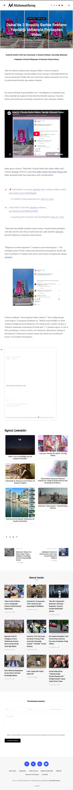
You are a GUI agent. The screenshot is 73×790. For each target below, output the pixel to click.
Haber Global (42, 172)
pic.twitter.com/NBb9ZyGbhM (23, 211)
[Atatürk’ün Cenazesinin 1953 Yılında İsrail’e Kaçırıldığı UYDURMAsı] (36, 591)
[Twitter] (10, 536)
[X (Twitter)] (33, 763)
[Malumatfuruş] (21, 5)
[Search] (68, 5)
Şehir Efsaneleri (47, 771)
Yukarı (37, 786)
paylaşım (8, 257)
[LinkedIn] (13, 536)
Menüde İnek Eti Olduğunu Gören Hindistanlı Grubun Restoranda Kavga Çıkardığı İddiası (11, 641)
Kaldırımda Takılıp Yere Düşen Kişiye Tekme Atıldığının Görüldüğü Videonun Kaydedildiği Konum (23, 556)
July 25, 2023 (47, 199)
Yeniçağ (15, 172)
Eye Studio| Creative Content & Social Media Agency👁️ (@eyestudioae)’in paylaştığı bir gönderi (35, 417)
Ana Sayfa (12, 771)
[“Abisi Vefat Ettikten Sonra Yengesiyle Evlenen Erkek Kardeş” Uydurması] (14, 591)
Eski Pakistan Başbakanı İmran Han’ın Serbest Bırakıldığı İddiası (13, 673)
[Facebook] (6, 536)
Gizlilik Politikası (32, 774)
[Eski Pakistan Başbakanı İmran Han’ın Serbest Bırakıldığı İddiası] (14, 661)
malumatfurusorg (26, 40)
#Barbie (36, 189)
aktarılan (59, 231)
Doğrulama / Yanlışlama (36, 18)
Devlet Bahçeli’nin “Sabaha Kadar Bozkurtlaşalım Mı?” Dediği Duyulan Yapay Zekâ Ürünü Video (57, 676)
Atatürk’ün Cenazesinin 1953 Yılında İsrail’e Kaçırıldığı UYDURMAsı (36, 603)
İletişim (45, 774)
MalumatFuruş (55, 780)
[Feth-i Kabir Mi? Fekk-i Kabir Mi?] (36, 661)
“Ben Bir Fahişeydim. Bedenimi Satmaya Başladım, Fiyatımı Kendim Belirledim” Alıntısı (57, 606)
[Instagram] (39, 763)
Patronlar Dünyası (55, 172)
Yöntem (58, 771)
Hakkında (22, 771)
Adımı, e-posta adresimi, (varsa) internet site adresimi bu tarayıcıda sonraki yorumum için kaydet (36, 735)
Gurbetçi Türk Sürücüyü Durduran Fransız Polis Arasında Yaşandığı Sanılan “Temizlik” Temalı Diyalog (36, 641)
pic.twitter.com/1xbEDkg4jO (23, 193)
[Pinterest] (16, 536)
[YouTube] (46, 763)
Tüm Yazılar (33, 771)
